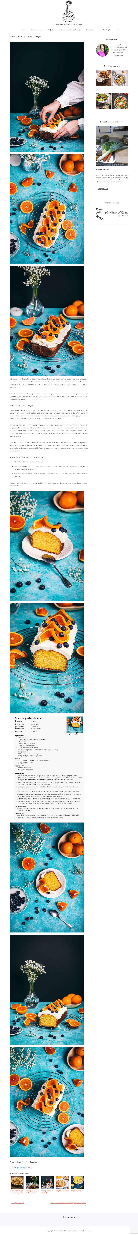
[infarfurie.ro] (69, 12)
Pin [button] (78, 734)
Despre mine (118, 55)
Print (73, 734)
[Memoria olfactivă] (112, 146)
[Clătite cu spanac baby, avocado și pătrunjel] (103, 108)
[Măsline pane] (103, 85)
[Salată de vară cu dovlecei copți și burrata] (120, 108)
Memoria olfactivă (102, 169)
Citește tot (103, 189)
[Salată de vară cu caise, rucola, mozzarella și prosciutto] (120, 85)
